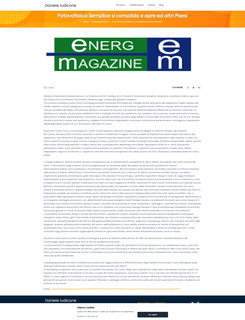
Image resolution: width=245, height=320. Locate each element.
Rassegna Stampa (100, 22)
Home (86, 22)
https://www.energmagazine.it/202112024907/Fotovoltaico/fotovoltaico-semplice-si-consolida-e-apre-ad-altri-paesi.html (116, 289)
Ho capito (153, 314)
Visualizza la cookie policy (86, 316)
